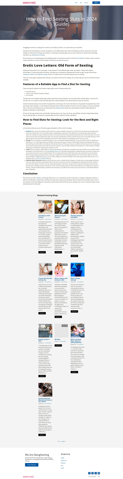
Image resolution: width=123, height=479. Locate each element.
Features (86, 2)
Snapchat (28, 131)
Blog (76, 2)
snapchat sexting (42, 74)
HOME (62, 457)
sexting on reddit (28, 74)
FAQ (81, 2)
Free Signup (32, 465)
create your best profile (42, 158)
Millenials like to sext (55, 151)
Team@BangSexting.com (29, 473)
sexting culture (60, 108)
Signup (96, 2)
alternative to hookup (38, 55)
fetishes (39, 178)
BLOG (62, 467)
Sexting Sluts (61, 30)
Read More (42, 252)
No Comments (48, 219)
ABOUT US (63, 460)
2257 (99, 476)
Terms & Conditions (92, 476)
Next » (64, 441)
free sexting (79, 58)
